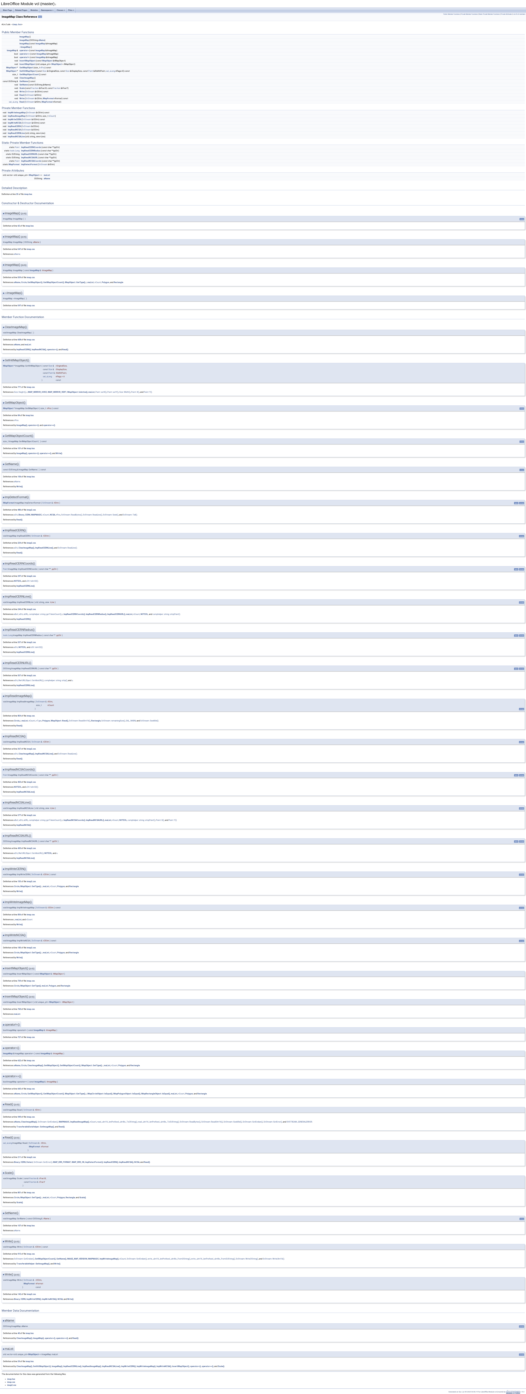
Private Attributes (506, 14)
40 (19, 1333)
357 (19, 675)
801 (19, 1192)
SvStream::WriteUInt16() (273, 1259)
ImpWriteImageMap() (109, 1259)
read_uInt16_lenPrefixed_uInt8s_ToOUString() (158, 1122)
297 (19, 576)
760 (19, 1009)
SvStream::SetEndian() (253, 1122)
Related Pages (21, 10)
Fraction (34, 88)
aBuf (16, 614)
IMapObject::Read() (59, 721)
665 (19, 1089)
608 (19, 340)
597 (19, 305)
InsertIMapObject (27, 61)
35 (17, 194)
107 (19, 1226)
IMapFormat (48, 98)
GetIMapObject (26, 68)
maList (47, 175)
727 (19, 1037)
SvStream (29, 92)
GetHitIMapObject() (42, 1366)
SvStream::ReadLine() (92, 515)
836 (19, 915)
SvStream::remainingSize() (113, 721)
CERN (27, 515)
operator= (24, 50)
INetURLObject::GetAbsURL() (31, 680)
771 (19, 387)
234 (19, 543)
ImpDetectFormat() (94, 1162)
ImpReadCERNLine (16, 133)
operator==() (49, 425)
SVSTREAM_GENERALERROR (299, 1122)
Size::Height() (20, 392)
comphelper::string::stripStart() (166, 614)
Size (44, 71)
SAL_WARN (131, 721)
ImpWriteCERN (14, 119)
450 (19, 782)
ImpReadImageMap (16, 116)
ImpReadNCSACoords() (74, 820)
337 (19, 642)
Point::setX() (101, 392)
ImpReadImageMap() (79, 1122)
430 (19, 848)
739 (19, 981)
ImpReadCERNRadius (30, 151)
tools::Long (15, 151)
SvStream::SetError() (273, 1122)
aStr (16, 515)
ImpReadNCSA (14, 130)
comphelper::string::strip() (55, 680)
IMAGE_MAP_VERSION (77, 1259)
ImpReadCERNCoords (31, 147)
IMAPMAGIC (36, 515)
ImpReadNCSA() (39, 349)
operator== (24, 54)
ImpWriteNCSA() (49, 1299)
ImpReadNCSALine (16, 136)
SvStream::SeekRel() (149, 721)
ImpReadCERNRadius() (96, 614)
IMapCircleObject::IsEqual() (99, 1094)
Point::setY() (112, 392)
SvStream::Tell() (130, 515)
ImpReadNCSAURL (29, 157)
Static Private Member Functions (489, 14)
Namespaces (46, 10)
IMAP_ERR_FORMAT (62, 1162)
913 (19, 1254)
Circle (24, 282)
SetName (23, 85)
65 (19, 226)
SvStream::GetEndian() (48, 1122)
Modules (34, 10)
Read (21, 95)
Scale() (82, 1197)
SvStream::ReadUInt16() (79, 721)
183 (19, 948)
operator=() (52, 349)
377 (19, 815)
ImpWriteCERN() (33, 1299)
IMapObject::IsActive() (77, 392)
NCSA (52, 515)
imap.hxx (17, 24)
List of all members (519, 14)
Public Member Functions (451, 14)
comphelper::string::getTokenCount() (45, 614)
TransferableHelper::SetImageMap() (33, 1264)
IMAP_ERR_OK (78, 1162)
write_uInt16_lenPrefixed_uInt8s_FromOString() (169, 1259)
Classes (60, 10)
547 (19, 249)
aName (41, 40)
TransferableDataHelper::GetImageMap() (35, 1127)
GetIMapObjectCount (29, 74)
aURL (26, 614)
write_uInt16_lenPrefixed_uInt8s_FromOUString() (213, 1259)
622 (19, 1060)
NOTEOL (18, 581)
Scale (22, 88)
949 (19, 1117)
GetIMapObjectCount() (53, 282)
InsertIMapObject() (180, 1366)
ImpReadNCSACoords (31, 161)
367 (19, 749)
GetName (23, 81)
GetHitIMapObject (27, 71)
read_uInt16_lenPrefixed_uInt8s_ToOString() (117, 1122)
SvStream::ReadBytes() (71, 515)
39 (19, 1361)
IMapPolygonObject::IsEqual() (126, 1094)
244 (19, 609)
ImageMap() (21, 425)
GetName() (61, 1259)
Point (90, 71)
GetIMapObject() (34, 282)
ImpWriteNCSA (14, 123)
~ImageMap (24, 47)
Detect (29, 1162)
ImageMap (24, 37)
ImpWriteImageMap (16, 112)
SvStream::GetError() (43, 1162)
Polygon (105, 282)
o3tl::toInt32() (32, 581)
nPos (42, 68)
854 (19, 716)
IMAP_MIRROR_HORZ (37, 392)
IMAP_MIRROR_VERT (57, 392)
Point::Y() (148, 392)
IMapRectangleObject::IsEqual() (155, 1094)
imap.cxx (31, 249)
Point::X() (135, 392)
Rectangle (118, 282)
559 (19, 277)
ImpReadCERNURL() (116, 614)
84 (19, 415)
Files (70, 10)
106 (19, 477)
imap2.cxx (31, 510)
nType (39, 721)
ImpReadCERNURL (29, 154)
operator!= (24, 57)
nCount (52, 116)
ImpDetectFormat (29, 164)
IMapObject (47, 61)
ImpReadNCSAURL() (95, 820)
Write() (59, 453)
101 (19, 448)
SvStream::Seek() (110, 515)
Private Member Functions (469, 14)
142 (19, 1294)
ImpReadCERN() (23, 349)
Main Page (7, 10)
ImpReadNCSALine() (44, 754)
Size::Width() (124, 392)
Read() (65, 349)
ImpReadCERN (14, 126)
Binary (21, 515)
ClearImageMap (26, 78)
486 (19, 510)
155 (19, 881)
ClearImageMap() (26, 548)
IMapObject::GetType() (75, 282)
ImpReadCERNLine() (44, 548)
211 (19, 1157)
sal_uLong (110, 71)
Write (21, 92)
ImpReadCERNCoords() (74, 614)
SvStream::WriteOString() (247, 1259)
